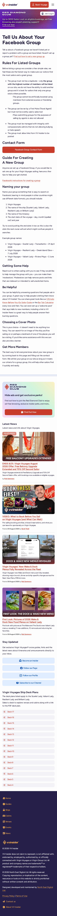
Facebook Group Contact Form (28, 149)
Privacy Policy (8, 896)
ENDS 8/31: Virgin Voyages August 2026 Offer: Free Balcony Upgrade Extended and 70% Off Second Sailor (20, 466)
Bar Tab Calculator (46, 302)
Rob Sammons (9, 479)
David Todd (25, 529)
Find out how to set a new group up (29, 56)
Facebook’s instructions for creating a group (21, 180)
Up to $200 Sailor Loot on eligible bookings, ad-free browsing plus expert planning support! (27, 22)
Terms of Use (21, 896)
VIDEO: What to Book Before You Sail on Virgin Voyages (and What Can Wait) (22, 518)
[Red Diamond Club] (13, 13)
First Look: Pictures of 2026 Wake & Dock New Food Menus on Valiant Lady (22, 620)
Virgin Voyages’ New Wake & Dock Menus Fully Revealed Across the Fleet (21, 568)
